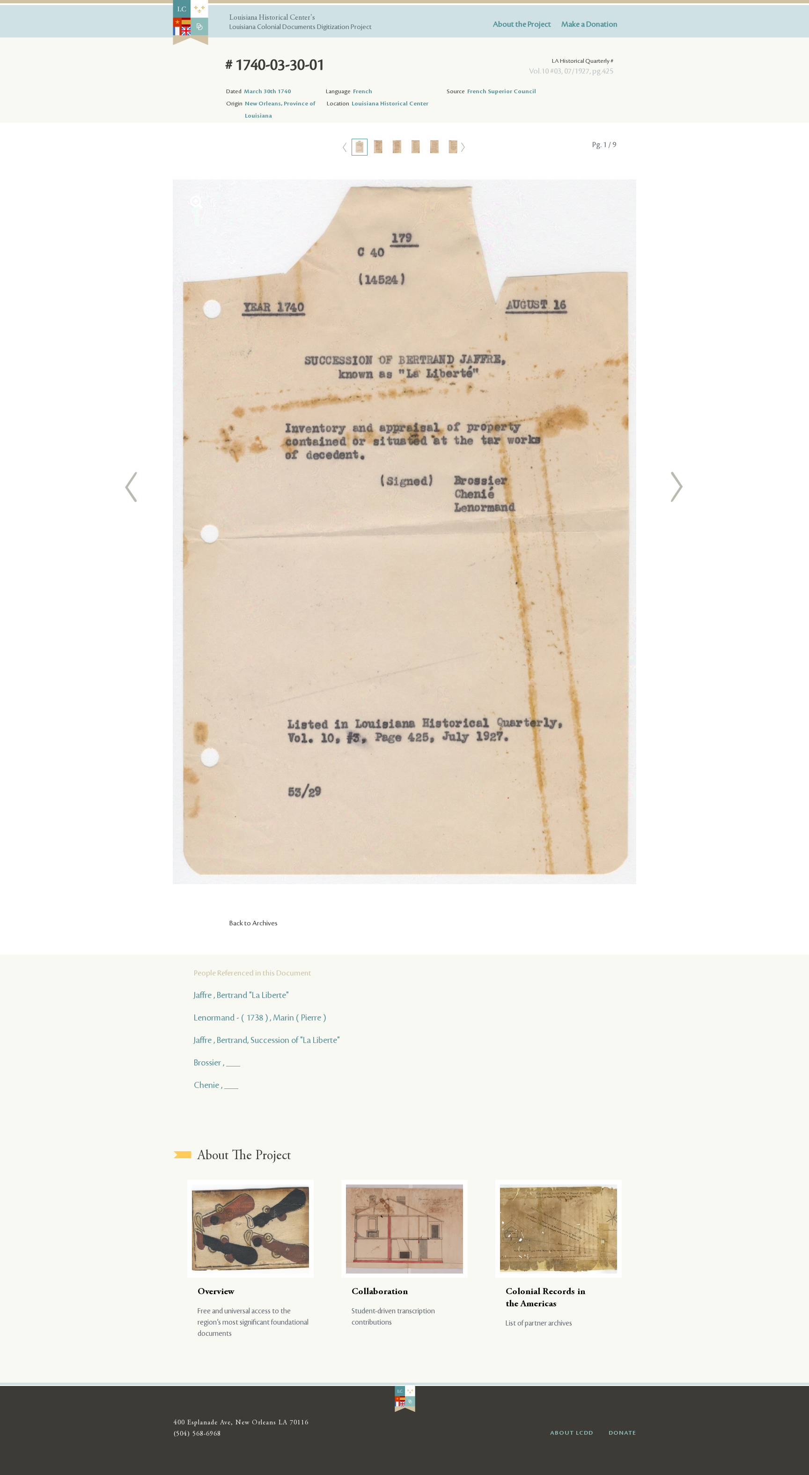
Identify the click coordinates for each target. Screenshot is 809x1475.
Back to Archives (253, 923)
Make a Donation (589, 24)
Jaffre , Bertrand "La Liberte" (241, 995)
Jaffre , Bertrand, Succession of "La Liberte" (267, 1040)
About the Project (522, 24)
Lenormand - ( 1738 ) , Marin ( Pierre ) (260, 1017)
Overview (216, 1292)
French (362, 91)
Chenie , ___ (216, 1085)
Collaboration (380, 1292)
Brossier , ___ (217, 1062)
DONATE (622, 1433)
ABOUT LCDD (571, 1433)
